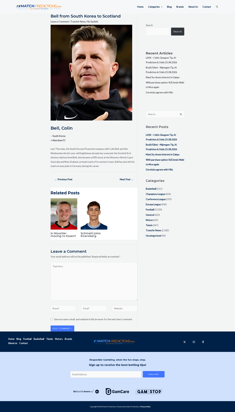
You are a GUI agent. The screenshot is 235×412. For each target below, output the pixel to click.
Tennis (149, 225)
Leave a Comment (60, 21)
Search (149, 25)
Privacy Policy (146, 407)
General (150, 214)
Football (150, 209)
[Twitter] (184, 342)
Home (140, 6)
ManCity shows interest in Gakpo (163, 77)
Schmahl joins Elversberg (91, 235)
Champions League (155, 194)
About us (12, 343)
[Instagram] (194, 342)
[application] (161, 7)
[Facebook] (203, 342)
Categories (154, 6)
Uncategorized (153, 235)
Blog (169, 6)
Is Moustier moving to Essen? (63, 235)
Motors (150, 220)
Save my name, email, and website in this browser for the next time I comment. (93, 319)
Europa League (153, 204)
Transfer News (78, 21)
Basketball (151, 188)
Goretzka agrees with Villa (159, 92)
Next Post (126, 179)
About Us (193, 6)
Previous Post (63, 179)
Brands (180, 6)
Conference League (156, 199)
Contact (206, 6)
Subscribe (154, 374)
